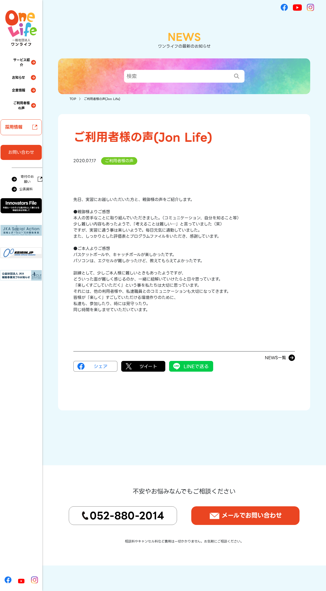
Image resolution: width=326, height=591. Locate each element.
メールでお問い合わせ (252, 515)
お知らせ (18, 77)
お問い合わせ (21, 152)
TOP (73, 98)
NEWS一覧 (275, 358)
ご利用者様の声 (21, 105)
